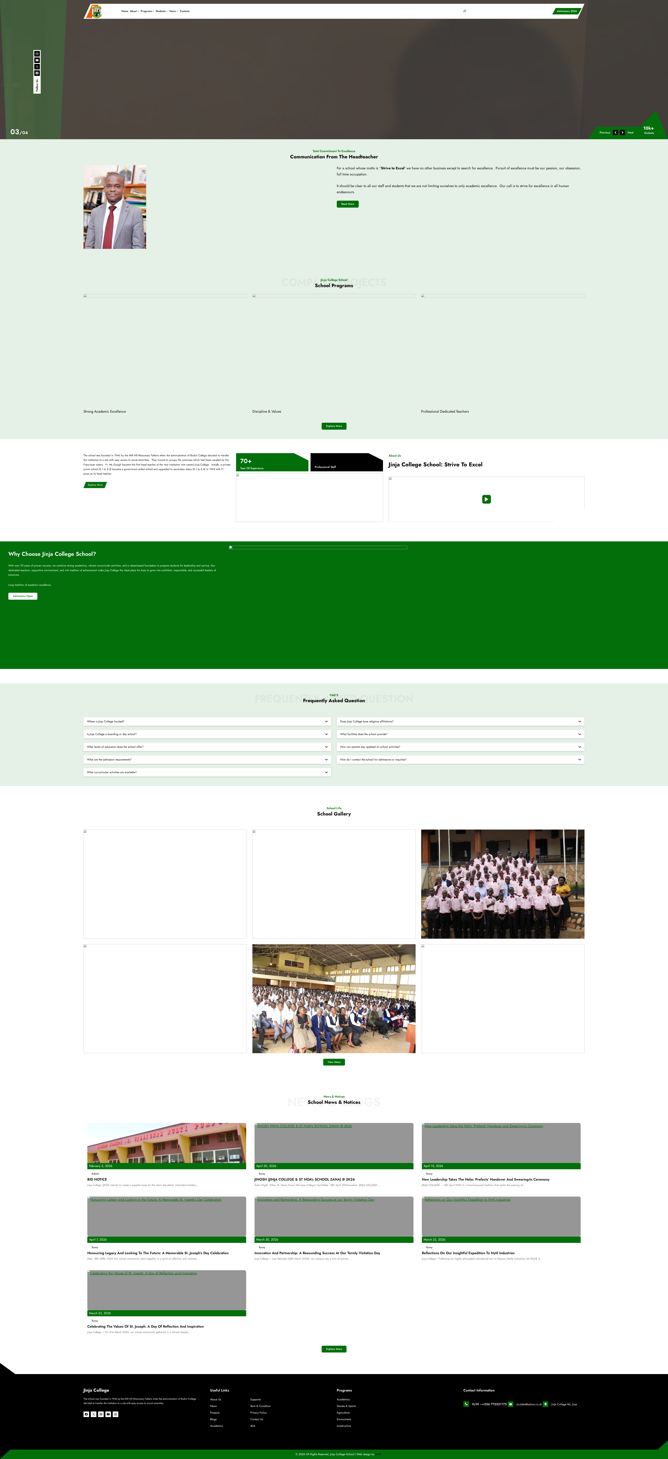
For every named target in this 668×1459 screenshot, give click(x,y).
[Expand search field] (464, 11)
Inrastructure (344, 1426)
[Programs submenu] (153, 11)
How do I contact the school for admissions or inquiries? (373, 760)
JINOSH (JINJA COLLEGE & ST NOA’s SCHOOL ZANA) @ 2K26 (305, 1179)
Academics (216, 1426)
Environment (344, 1419)
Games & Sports (346, 1406)
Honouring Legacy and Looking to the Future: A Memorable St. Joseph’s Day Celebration (158, 1253)
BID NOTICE (97, 1179)
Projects (214, 1413)
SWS (378, 1454)
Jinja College (96, 1390)
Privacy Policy (258, 1413)
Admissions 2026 (567, 11)
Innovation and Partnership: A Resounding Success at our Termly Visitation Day (317, 1253)
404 (252, 1426)
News (213, 1406)
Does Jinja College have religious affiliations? (366, 721)
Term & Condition (260, 1406)
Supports (255, 1399)
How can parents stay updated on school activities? (370, 747)
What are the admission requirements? (109, 760)
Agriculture (343, 1413)
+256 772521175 (494, 1404)
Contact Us (256, 1419)
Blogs (213, 1419)
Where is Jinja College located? (105, 721)
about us (215, 1399)
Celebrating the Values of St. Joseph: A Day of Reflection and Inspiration (145, 1326)
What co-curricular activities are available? (112, 772)
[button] (606, 132)
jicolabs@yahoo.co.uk (529, 1404)
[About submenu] (138, 11)
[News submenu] (177, 11)
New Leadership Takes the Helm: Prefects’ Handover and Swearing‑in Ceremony (486, 1179)
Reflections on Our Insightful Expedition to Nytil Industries (468, 1253)
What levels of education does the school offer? (115, 747)
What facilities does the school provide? (364, 734)
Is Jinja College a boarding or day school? (112, 734)
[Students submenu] (167, 11)
